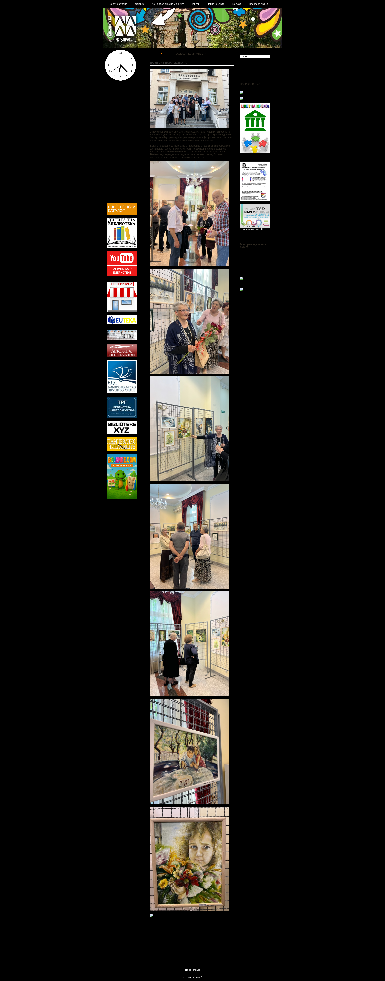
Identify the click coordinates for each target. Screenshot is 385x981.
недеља (133, 541)
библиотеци (116, 549)
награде (124, 525)
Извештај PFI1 (115, 118)
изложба (114, 530)
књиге (128, 514)
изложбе (138, 511)
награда (123, 522)
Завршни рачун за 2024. (120, 98)
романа (111, 533)
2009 (126, 558)
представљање (134, 537)
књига (139, 522)
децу (129, 553)
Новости (168, 53)
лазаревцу (122, 506)
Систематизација (117, 140)
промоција (116, 537)
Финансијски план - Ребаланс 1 (124, 109)
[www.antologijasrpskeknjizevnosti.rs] (122, 356)
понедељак (112, 522)
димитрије (125, 530)
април (128, 533)
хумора (131, 518)
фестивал (128, 545)
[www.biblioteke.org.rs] (122, 417)
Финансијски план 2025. (120, 93)
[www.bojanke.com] (122, 498)
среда (122, 519)
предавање (114, 557)
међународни (117, 510)
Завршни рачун (115, 115)
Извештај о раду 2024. (120, 95)
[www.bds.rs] (122, 392)
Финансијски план (117, 107)
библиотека (114, 514)
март (110, 506)
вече (116, 518)
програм (110, 519)
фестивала (114, 541)
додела (131, 522)
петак (136, 515)
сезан (139, 545)
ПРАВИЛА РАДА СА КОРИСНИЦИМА (251, 158)
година (125, 542)
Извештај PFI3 (115, 123)
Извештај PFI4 (115, 126)
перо (135, 554)
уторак (134, 529)
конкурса (133, 526)
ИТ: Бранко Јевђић (192, 977)
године (113, 545)
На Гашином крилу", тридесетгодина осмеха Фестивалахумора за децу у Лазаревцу (257, 272)
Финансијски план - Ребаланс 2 (124, 112)
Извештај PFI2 (115, 121)
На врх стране (192, 970)
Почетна (155, 53)
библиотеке (115, 553)
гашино (130, 550)
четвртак (120, 534)
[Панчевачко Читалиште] (122, 433)
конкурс (112, 525)
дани (131, 510)
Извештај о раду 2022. (120, 101)
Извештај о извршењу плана (123, 104)
